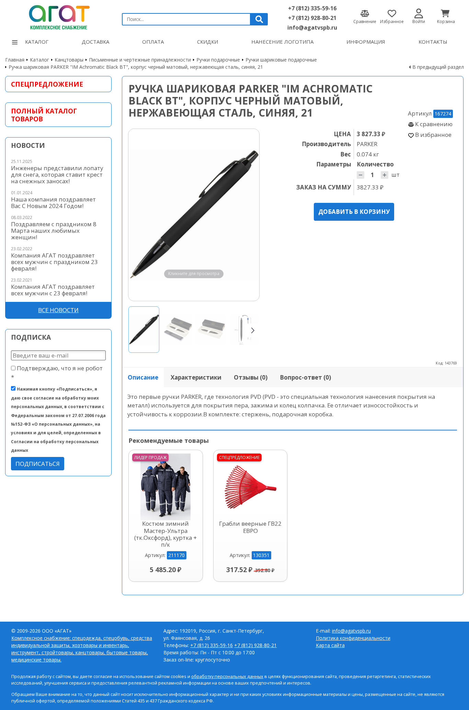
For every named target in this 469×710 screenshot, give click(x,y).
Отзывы (250, 377)
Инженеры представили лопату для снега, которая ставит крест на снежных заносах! (57, 174)
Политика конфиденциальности (353, 638)
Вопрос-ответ (305, 377)
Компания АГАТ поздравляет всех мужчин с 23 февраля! (53, 289)
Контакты (433, 41)
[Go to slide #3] (211, 329)
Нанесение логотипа (282, 41)
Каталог (36, 41)
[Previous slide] (140, 215)
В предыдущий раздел (438, 67)
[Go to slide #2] (177, 329)
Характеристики (196, 377)
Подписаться (37, 464)
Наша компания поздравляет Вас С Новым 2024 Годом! (53, 202)
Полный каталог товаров (44, 115)
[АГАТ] (58, 16)
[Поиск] (259, 19)
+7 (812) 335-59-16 (312, 8)
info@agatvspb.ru (312, 27)
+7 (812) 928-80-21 (312, 18)
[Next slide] (247, 215)
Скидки (207, 41)
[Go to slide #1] (143, 329)
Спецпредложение (47, 84)
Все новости (58, 310)
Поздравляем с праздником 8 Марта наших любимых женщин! (53, 230)
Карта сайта (330, 645)
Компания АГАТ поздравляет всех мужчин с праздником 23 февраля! (54, 262)
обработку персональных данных (227, 676)
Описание (143, 377)
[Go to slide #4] (244, 329)
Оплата (153, 41)
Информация (365, 41)
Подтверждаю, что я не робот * (57, 372)
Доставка (95, 41)
